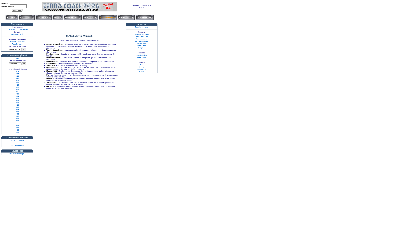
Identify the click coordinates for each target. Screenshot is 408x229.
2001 (17, 128)
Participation (141, 45)
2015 (17, 94)
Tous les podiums (17, 145)
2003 (17, 120)
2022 (17, 78)
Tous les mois (17, 44)
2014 (17, 96)
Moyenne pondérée (142, 34)
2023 (17, 76)
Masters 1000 (141, 57)
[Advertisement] (79, 27)
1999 (17, 132)
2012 (17, 100)
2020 (17, 83)
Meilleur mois (141, 43)
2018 (17, 87)
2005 (17, 116)
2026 (17, 58)
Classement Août (17, 34)
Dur (141, 65)
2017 (17, 89)
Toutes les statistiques (17, 154)
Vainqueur (141, 48)
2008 (17, 109)
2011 (17, 103)
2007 (17, 112)
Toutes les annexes (17, 140)
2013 (17, 98)
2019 (17, 85)
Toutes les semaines (17, 42)
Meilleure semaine (141, 41)
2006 (17, 114)
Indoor (141, 67)
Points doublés (141, 39)
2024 (17, 74)
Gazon (141, 71)
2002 (17, 125)
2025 (17, 72)
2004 (17, 118)
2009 (17, 107)
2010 (17, 105)
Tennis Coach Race (142, 37)
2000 (17, 130)
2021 (17, 80)
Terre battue (141, 69)
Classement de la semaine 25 (17, 29)
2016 (17, 92)
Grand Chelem (141, 55)
